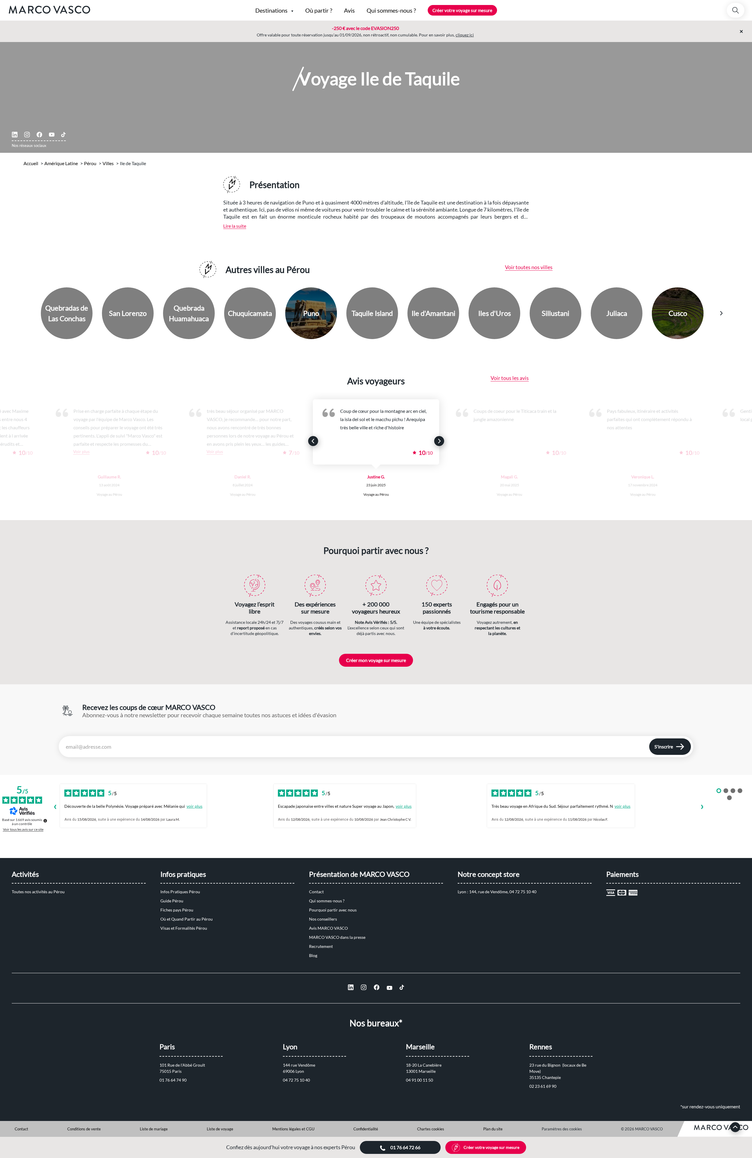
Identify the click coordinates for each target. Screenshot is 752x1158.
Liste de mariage (154, 1129)
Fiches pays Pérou (176, 909)
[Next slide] (721, 313)
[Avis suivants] (702, 807)
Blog (313, 955)
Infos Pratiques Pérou (180, 891)
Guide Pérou (171, 900)
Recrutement (321, 946)
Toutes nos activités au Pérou (38, 891)
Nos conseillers (323, 918)
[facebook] (39, 135)
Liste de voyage (220, 1129)
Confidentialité (365, 1129)
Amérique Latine (61, 163)
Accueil (31, 163)
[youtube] (52, 135)
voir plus (194, 806)
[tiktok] (63, 135)
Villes (108, 163)
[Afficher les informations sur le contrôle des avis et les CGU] (45, 820)
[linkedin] (15, 135)
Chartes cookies (430, 1129)
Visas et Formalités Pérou (183, 928)
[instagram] (27, 135)
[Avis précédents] (55, 807)
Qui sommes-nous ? (327, 900)
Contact (316, 891)
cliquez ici (465, 34)
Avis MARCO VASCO (328, 928)
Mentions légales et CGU (293, 1129)
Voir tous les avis (510, 378)
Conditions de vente (84, 1129)
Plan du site (493, 1129)
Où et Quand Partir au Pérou (186, 918)
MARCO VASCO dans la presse (337, 937)
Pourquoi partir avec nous (333, 909)
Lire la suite (234, 226)
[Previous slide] (31, 313)
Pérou (90, 163)
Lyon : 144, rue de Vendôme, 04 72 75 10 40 (497, 891)
